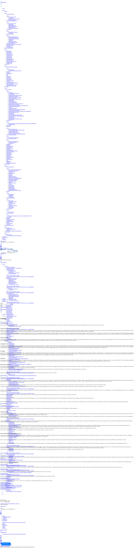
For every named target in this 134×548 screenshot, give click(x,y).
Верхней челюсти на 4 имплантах (15, 190)
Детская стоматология (11, 219)
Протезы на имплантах (13, 205)
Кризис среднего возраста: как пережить (14, 235)
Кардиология (9, 79)
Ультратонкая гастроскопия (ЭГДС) (15, 70)
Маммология (9, 161)
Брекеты (8, 191)
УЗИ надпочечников (10, 330)
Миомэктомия (11, 99)
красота (4, 515)
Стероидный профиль (13, 108)
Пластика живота (10, 54)
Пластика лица (9, 55)
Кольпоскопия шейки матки (14, 112)
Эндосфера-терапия (12, 270)
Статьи (4, 527)
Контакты (4, 528)
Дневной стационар (10, 157)
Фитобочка (11, 40)
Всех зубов (11, 172)
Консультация (11, 186)
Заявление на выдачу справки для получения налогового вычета (14, 522)
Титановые (11, 448)
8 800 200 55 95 (3, 241)
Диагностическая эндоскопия (12, 66)
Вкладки (8, 222)
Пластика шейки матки (13, 102)
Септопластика (9, 153)
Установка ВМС (12, 114)
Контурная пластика (12, 23)
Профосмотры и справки (11, 163)
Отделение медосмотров (9, 225)
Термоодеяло (11, 39)
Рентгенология (9, 73)
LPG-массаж (11, 17)
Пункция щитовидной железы (14, 132)
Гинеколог (11, 92)
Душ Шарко (11, 289)
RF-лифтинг (9, 46)
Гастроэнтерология (10, 80)
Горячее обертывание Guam (14, 37)
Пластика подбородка (13, 142)
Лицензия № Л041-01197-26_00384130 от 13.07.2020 (9, 503)
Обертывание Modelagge (13, 42)
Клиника (4, 524)
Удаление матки (11, 116)
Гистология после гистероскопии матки (16, 103)
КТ (7, 75)
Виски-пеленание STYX (13, 36)
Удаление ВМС (11, 94)
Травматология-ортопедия (11, 134)
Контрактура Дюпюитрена (13, 137)
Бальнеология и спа (10, 293)
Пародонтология (10, 223)
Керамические (11, 194)
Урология (8, 77)
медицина (4, 518)
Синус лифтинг (11, 185)
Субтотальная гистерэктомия (14, 110)
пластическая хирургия (7, 516)
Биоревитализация (12, 25)
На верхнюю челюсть (12, 437)
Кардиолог (9, 158)
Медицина (6, 86)
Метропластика (11, 117)
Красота (6, 11)
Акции (4, 526)
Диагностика (7, 64)
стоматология (5, 519)
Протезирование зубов (11, 197)
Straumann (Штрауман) (13, 189)
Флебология (9, 152)
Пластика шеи (9, 56)
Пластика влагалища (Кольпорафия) (15, 369)
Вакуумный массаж (12, 19)
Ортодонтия (9, 216)
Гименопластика (10, 62)
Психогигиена (7, 231)
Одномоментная (12, 173)
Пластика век (9, 51)
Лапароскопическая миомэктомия (15, 353)
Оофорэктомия (11, 100)
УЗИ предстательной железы (12, 84)
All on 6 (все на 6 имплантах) (14, 179)
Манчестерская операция (13, 96)
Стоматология (7, 420)
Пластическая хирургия (9, 48)
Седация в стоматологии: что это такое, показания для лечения (20, 215)
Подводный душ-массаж (13, 32)
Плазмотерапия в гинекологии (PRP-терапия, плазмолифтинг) (20, 111)
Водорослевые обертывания (14, 38)
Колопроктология (10, 146)
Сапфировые (11, 195)
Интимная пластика (10, 59)
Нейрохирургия (9, 159)
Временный (11, 200)
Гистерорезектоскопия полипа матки (15, 95)
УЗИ (7, 74)
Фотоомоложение (10, 47)
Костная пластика (12, 171)
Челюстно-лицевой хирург (11, 138)
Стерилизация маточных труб (14, 106)
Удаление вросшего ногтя (13, 383)
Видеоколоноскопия (10, 151)
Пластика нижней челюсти (13, 141)
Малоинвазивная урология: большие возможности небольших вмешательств (22, 123)
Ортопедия (9, 217)
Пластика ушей (9, 58)
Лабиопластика (9, 63)
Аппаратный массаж (10, 14)
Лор (7, 160)
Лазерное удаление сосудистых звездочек (14, 44)
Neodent (10, 174)
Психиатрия (9, 154)
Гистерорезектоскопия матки (14, 93)
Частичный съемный (12, 201)
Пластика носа (9, 57)
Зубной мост (11, 206)
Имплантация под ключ (13, 177)
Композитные (11, 212)
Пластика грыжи (10, 60)
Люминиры (11, 208)
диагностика (5, 517)
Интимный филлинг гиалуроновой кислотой (17, 109)
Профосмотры (9, 228)
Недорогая (11, 175)
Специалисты (5, 525)
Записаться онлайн (3, 248)
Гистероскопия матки (12, 101)
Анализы (8, 72)
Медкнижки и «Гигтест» (11, 488)
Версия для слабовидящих (5, 546)
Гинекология (9, 76)
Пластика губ (9, 53)
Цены (4, 523)
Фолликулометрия (10, 83)
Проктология (9, 78)
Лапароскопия (11, 119)
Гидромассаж (9, 29)
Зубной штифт (11, 207)
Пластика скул (11, 143)
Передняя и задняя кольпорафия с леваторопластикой (18, 105)
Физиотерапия (9, 403)
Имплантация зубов (10, 166)
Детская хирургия (10, 405)
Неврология (9, 144)
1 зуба (10, 183)
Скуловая (10, 181)
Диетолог (8, 162)
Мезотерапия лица (12, 27)
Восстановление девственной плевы (15, 118)
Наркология (9, 155)
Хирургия (8, 126)
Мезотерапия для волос (13, 26)
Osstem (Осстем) (12, 187)
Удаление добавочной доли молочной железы (17, 133)
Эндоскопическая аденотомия (12, 150)
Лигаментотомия (12, 124)
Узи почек (8, 81)
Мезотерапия (11, 24)
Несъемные (11, 202)
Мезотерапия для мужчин (13, 28)
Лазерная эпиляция (10, 45)
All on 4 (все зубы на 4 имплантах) (15, 169)
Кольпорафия (11, 113)
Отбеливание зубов (10, 221)
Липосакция (9, 50)
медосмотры (5, 520)
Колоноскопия (11, 69)
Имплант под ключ (12, 176)
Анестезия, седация (10, 471)
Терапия (8, 218)
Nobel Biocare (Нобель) (13, 436)
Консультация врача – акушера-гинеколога (16, 115)
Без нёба (10, 204)
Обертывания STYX (12, 41)
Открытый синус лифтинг (13, 170)
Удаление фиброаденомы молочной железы (16, 130)
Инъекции (8, 148)
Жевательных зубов (12, 182)
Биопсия (8, 71)
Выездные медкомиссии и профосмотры (14, 230)
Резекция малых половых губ (14, 104)
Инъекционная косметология (12, 20)
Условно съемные (12, 203)
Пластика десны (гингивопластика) (15, 178)
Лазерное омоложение (11, 43)
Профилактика (9, 220)
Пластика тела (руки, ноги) (11, 61)
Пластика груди (9, 52)
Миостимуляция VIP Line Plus (14, 18)
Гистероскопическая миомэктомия (15, 97)
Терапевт (8, 145)
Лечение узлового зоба (13, 129)
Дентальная (11, 184)
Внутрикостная (11, 188)
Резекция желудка (10, 149)
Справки (8, 485)
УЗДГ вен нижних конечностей (12, 333)
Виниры (8, 209)
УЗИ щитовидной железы (11, 85)
